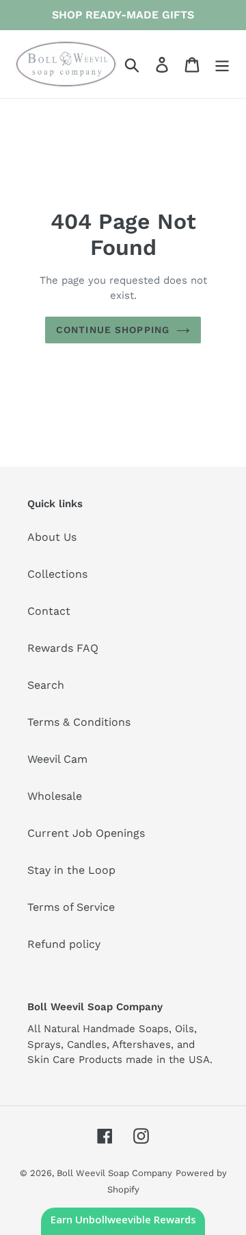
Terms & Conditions (79, 722)
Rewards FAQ (62, 648)
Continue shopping (112, 329)
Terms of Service (71, 907)
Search (45, 685)
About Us (52, 536)
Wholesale (54, 796)
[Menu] (222, 64)
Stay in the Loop (71, 870)
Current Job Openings (86, 833)
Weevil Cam (57, 759)
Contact (48, 611)
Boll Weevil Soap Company (114, 1173)
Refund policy (63, 944)
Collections (57, 573)
